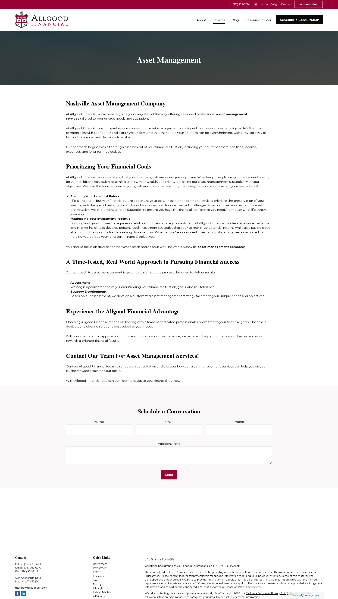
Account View (308, 4)
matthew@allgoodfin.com (275, 4)
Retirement (100, 564)
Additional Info (169, 443)
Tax (95, 580)
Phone (239, 421)
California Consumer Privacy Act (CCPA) (270, 593)
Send (169, 475)
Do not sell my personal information (238, 597)
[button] (201, 19)
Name (99, 421)
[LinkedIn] (23, 593)
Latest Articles (102, 592)
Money (97, 584)
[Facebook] (17, 593)
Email (169, 421)
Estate (97, 572)
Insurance (99, 576)
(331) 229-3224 (241, 4)
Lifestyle (98, 588)
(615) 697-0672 (32, 567)
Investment (100, 568)
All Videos (99, 596)
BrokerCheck (232, 565)
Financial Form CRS (163, 559)
